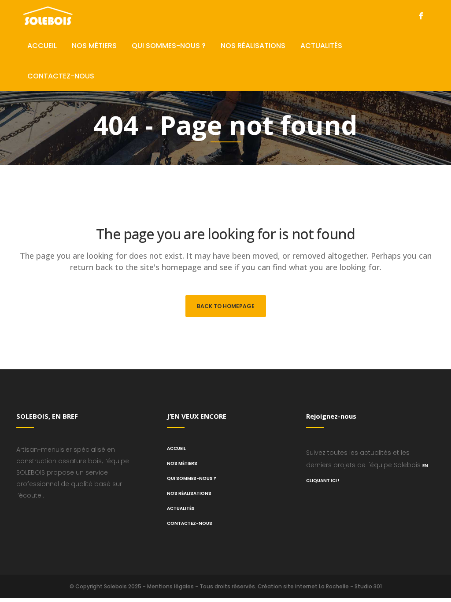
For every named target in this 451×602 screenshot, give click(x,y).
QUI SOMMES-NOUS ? (191, 478)
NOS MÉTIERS (182, 463)
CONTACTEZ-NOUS (189, 523)
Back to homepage (226, 306)
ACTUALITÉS (181, 508)
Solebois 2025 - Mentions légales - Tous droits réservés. (180, 586)
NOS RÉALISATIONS (189, 493)
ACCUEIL (176, 448)
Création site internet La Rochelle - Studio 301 (320, 586)
